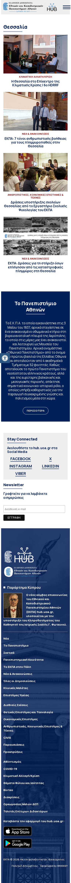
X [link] (50, 458)
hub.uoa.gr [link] (55, 821)
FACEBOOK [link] (20, 458)
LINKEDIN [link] (50, 466)
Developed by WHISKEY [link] (54, 866)
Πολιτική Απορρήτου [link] (24, 866)
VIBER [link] (20, 473)
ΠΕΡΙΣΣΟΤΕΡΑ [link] (35, 410)
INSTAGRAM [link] (20, 466)
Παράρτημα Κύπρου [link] (24, 587)
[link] (5, 358)
